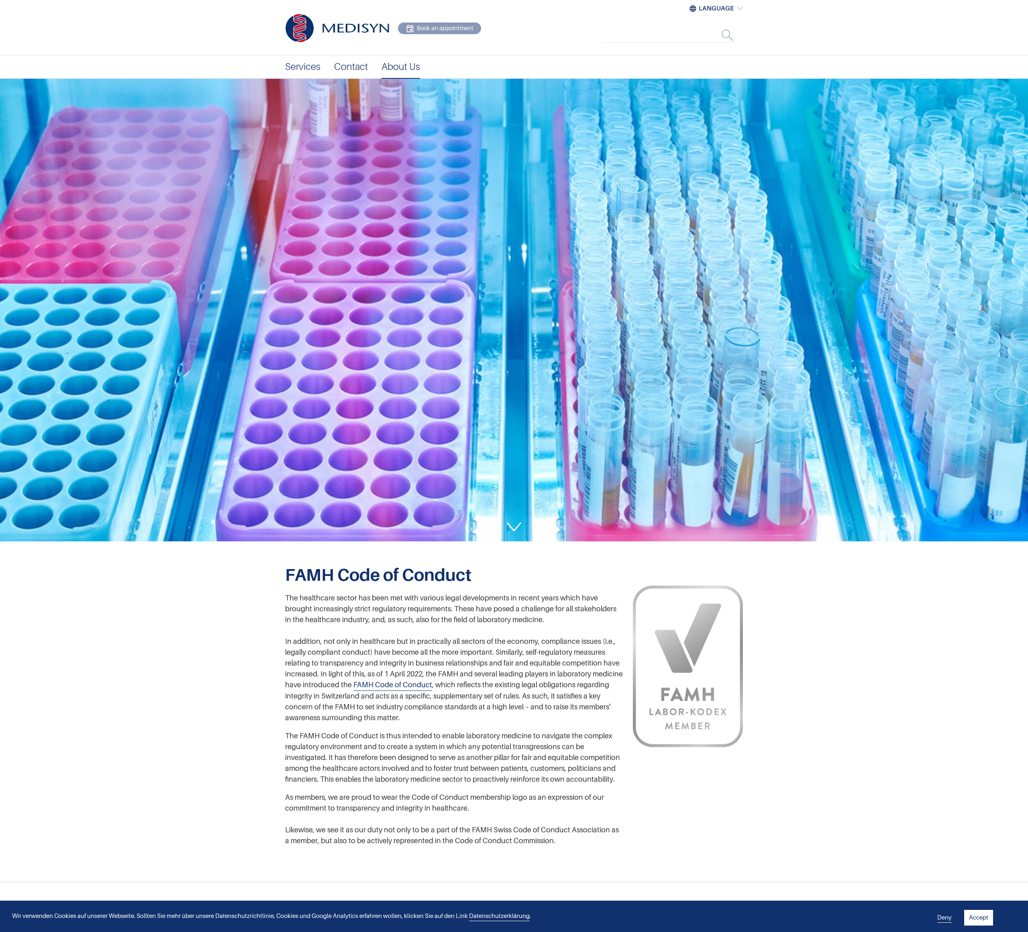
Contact (351, 66)
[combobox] (676, 35)
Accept (978, 917)
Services (302, 66)
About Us (400, 66)
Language (716, 8)
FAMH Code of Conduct (392, 685)
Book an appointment (445, 28)
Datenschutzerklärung (499, 916)
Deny (944, 917)
